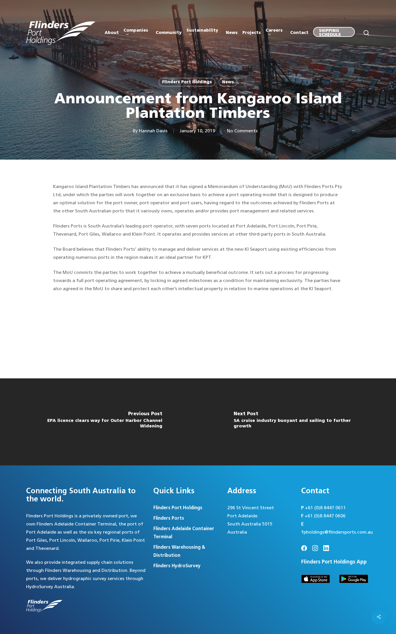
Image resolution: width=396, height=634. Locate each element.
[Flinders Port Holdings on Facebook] (304, 548)
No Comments (242, 131)
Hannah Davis (153, 131)
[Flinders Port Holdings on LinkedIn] (326, 548)
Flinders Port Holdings (187, 82)
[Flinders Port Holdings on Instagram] (315, 548)
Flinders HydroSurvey (177, 566)
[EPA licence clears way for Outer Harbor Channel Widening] (99, 421)
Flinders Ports (168, 518)
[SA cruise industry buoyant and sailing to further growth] (297, 421)
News (228, 82)
